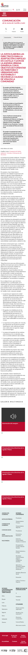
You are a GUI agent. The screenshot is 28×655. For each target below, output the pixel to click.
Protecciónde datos (14, 636)
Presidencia (19, 530)
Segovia (4, 612)
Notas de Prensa (7, 519)
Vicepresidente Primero (20, 522)
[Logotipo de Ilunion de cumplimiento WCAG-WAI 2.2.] (22, 651)
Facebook (18, 596)
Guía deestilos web (23, 642)
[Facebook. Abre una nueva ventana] (13, 29)
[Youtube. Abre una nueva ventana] (22, 29)
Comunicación (7, 37)
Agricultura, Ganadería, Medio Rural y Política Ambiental (20, 567)
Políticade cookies (23, 636)
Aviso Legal (5, 635)
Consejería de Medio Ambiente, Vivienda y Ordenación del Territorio (11, 153)
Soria (3, 615)
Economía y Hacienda (19, 534)
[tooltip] (17, 9)
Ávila (3, 596)
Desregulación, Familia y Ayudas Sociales (20, 546)
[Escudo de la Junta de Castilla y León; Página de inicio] (4, 7)
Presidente (18, 518)
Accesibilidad (5, 641)
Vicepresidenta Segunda (20, 526)
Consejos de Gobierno (6, 524)
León (3, 602)
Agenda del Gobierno (5, 513)
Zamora (4, 622)
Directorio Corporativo (19, 618)
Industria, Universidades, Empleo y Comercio (21, 540)
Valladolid (4, 619)
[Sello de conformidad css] (4, 651)
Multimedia (5, 540)
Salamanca (4, 609)
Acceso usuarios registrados (20, 608)
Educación (18, 577)
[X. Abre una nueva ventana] (6, 29)
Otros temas (24, 9)
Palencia (4, 605)
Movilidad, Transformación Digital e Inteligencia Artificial (20, 558)
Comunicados (6, 530)
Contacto (14, 641)
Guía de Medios (20, 622)
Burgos (4, 599)
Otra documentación (7, 535)
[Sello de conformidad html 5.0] (12, 651)
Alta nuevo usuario (21, 625)
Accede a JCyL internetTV (19, 613)
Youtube (18, 599)
